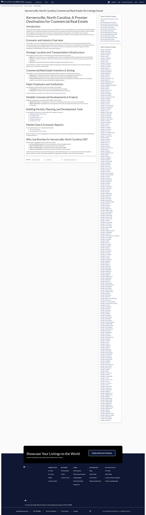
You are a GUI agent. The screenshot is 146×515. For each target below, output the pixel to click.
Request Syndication (95, 481)
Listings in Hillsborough (106, 210)
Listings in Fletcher (105, 166)
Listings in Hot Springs (106, 215)
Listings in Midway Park (106, 276)
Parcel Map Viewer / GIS (36, 117)
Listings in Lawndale (105, 239)
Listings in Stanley (105, 362)
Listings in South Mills (106, 354)
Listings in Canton (105, 103)
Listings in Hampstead (106, 193)
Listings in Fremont (105, 171)
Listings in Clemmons (106, 122)
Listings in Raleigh (105, 313)
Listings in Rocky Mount (106, 329)
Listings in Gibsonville (106, 180)
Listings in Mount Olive (106, 290)
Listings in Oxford (105, 305)
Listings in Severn (105, 344)
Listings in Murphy (105, 293)
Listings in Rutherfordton (107, 337)
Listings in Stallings (105, 361)
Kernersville (37, 6)
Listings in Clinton (105, 124)
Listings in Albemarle (105, 53)
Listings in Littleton (105, 252)
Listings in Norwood (105, 300)
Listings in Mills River (105, 279)
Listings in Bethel (105, 80)
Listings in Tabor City (105, 373)
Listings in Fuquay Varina (106, 173)
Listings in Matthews (105, 271)
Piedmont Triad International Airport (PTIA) (53, 58)
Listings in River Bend (106, 320)
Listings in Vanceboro (106, 388)
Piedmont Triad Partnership (61, 46)
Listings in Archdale (105, 58)
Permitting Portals (34, 115)
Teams (63, 474)
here (36, 135)
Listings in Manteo (105, 263)
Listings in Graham (105, 183)
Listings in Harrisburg (106, 195)
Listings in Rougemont (106, 332)
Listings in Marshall (105, 268)
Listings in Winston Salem (107, 413)
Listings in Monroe (105, 281)
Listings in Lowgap (105, 257)
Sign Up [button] (141, 2)
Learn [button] (46, 2)
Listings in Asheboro (105, 63)
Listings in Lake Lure (105, 234)
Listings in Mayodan (105, 273)
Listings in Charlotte (105, 115)
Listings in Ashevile (105, 65)
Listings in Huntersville (106, 217)
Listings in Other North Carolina (108, 303)
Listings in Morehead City (107, 285)
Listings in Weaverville (106, 401)
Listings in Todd (104, 378)
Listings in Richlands (105, 318)
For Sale (50, 470)
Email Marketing (78, 481)
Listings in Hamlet (105, 191)
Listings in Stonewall (105, 367)
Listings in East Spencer (106, 147)
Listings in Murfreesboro (106, 291)
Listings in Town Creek (106, 379)
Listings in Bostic (104, 88)
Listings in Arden (104, 59)
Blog (90, 470)
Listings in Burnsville (105, 95)
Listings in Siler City (105, 349)
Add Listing (108, 474)
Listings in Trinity (104, 381)
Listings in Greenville (105, 188)
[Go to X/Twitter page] (90, 511)
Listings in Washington (106, 398)
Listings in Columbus (105, 129)
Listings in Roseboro (105, 330)
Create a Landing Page (111, 481)
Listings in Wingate (105, 412)
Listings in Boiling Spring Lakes (108, 85)
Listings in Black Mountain (107, 81)
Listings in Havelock (105, 197)
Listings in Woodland (105, 417)
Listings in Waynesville (106, 400)
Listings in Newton (105, 296)
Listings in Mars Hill (105, 266)
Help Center (92, 474)
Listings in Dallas (104, 137)
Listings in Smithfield (105, 351)
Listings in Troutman (105, 383)
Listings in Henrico (105, 203)
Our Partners (93, 477)
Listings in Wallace (105, 396)
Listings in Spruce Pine (106, 359)
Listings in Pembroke (105, 307)
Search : (28, 159)
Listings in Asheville (105, 66)
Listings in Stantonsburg (106, 364)
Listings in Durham (105, 146)
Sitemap (75, 511)
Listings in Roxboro (105, 334)
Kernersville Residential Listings (108, 37)
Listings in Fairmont (105, 159)
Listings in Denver (105, 142)
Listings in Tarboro (105, 374)
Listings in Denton (105, 141)
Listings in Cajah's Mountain (107, 97)
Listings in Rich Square (106, 317)
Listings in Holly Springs (106, 212)
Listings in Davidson (105, 139)
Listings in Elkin (104, 154)
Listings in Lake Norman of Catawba (109, 235)
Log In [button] (136, 2)
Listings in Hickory (105, 207)
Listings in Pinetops (105, 310)
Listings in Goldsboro (106, 181)
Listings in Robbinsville (106, 323)
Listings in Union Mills (106, 386)
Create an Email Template (112, 477)
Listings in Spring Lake (106, 357)
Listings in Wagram (105, 391)
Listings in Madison (105, 261)
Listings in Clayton (105, 120)
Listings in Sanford (105, 340)
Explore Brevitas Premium (102, 453)
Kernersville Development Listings (109, 25)
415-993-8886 (37, 511)
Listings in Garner (105, 176)
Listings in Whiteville (105, 403)
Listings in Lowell (104, 256)
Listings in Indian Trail (106, 219)
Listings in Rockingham (106, 327)
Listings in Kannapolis (106, 225)
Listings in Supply (105, 369)
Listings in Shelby (105, 347)
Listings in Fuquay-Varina (106, 175)
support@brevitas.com (22, 511)
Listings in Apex (104, 56)
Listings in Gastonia (105, 178)
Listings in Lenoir (104, 242)
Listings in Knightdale (106, 232)
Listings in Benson (105, 76)
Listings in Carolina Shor (106, 107)
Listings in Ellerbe (105, 156)
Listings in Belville (105, 75)
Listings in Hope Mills (105, 213)
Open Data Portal (41, 131)
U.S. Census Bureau (35, 129)
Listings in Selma (104, 342)
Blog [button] (52, 2)
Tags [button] (119, 2)
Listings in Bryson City (106, 90)
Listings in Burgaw (105, 92)
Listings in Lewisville (105, 244)
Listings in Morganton (106, 286)
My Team (108, 470)
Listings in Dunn (104, 144)
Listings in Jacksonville (106, 222)
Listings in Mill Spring (105, 278)
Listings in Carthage (105, 109)
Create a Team (65, 477)
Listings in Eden (104, 149)
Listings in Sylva (104, 371)
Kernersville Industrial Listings (108, 29)
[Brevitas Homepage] (36, 467)
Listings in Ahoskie (105, 51)
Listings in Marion (105, 264)
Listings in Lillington (105, 249)
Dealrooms (76, 484)
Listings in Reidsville (105, 315)
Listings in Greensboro (106, 186)
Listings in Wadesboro (106, 390)
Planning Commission (35, 119)
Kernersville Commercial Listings (109, 24)
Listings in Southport (105, 356)
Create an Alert (52, 481)
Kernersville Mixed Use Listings (108, 32)
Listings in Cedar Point (106, 112)
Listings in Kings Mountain (107, 230)
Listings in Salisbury (105, 339)
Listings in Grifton (105, 190)
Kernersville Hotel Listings (107, 27)
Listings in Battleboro (106, 71)
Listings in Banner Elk (106, 70)
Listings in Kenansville (106, 227)
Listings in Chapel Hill (106, 114)
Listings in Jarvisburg (105, 224)
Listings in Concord (105, 131)
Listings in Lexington (105, 246)
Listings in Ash (104, 61)
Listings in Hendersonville (107, 202)
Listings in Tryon (104, 384)
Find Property (77, 470)
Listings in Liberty (105, 247)
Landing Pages (77, 477)
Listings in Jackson (105, 220)
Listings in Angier (105, 54)
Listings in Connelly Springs (107, 132)
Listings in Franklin (105, 169)
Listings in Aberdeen (105, 49)
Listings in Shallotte (105, 345)
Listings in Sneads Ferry (106, 352)
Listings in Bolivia (104, 87)
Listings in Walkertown (106, 395)
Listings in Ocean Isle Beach (107, 301)
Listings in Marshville (105, 269)
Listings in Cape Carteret (107, 105)
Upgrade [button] (114, 2)
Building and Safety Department (38, 114)
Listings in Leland (104, 241)
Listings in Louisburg (105, 254)
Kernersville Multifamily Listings (108, 34)
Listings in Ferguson (105, 163)
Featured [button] (127, 2)
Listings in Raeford (105, 312)
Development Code (35, 120)
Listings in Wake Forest (106, 393)
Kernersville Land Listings (107, 30)
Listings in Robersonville (106, 325)
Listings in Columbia (105, 127)
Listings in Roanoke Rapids (107, 322)
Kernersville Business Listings (108, 22)
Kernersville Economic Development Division (54, 93)
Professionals (65, 470)
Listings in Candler (105, 102)
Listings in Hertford (105, 205)
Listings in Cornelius (105, 134)
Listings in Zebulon (105, 420)
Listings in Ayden (104, 68)
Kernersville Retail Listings (107, 39)
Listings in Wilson (105, 410)
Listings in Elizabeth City (106, 153)
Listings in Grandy (105, 185)
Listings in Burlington (106, 93)
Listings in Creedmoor (106, 136)
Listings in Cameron (105, 100)
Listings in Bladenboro (106, 83)
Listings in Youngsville (106, 418)
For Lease (51, 474)
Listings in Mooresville (106, 283)
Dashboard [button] (39, 2)
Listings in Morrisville (105, 288)
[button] (109, 2)
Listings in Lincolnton (106, 251)
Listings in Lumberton (106, 259)
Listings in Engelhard (105, 158)
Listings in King (104, 229)
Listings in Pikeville (105, 308)
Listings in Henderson (106, 200)
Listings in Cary (104, 110)
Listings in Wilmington (106, 408)
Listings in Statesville (106, 366)
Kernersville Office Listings (107, 36)
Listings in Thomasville (106, 376)
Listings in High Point (106, 208)
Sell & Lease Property (79, 474)
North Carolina (28, 6)
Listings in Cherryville (106, 117)
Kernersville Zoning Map (47, 80)
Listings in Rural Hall (105, 335)
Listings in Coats (104, 125)
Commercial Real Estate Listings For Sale (12, 6)
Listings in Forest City (106, 168)
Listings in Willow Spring (106, 406)
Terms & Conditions (51, 511)
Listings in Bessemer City (107, 78)
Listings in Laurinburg (106, 237)
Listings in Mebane (105, 274)
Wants (50, 477)
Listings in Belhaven (105, 73)
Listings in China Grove (106, 119)
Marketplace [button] (28, 2)
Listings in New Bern (105, 295)
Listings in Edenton (105, 151)
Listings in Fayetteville (106, 161)
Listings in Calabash (105, 98)
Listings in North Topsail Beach (108, 298)
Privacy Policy (65, 511)
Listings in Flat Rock (105, 164)
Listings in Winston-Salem (107, 415)
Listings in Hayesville (105, 198)
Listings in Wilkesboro (106, 405)
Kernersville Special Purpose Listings (110, 41)
